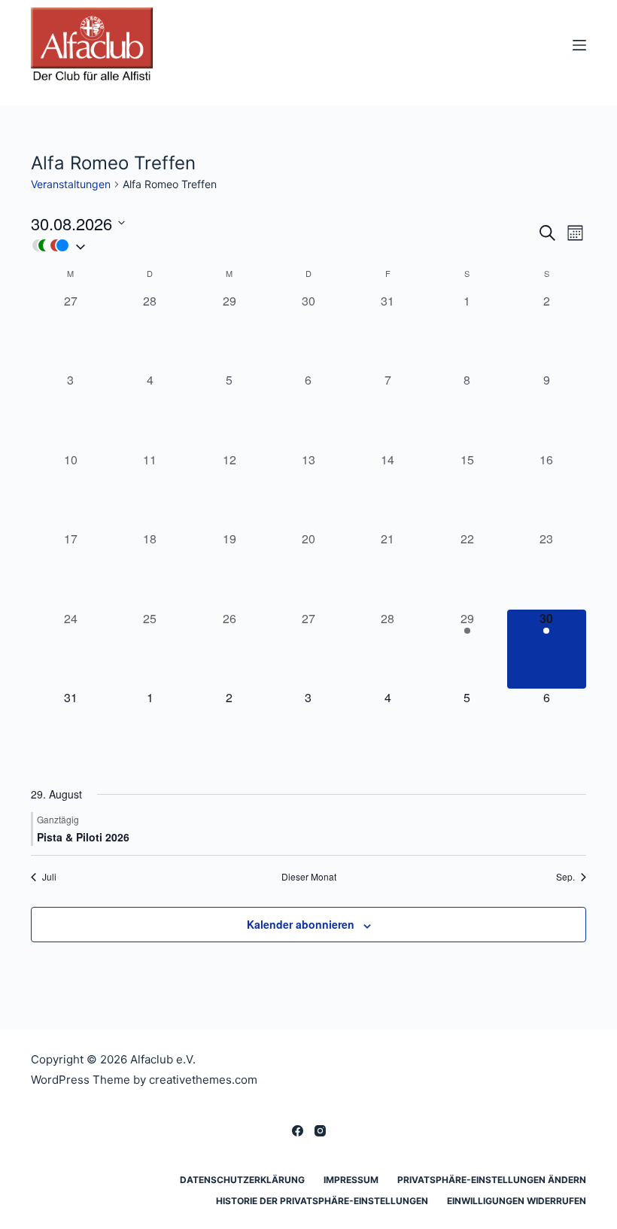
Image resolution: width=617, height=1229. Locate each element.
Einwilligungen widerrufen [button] (516, 1200)
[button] (283, 245)
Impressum (351, 1179)
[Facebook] (297, 1130)
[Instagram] (320, 1130)
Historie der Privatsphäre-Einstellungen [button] (322, 1200)
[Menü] (579, 45)
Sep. (565, 877)
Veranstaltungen (71, 184)
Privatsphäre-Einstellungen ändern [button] (491, 1179)
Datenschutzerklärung (242, 1179)
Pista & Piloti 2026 (83, 836)
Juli (49, 877)
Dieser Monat (308, 877)
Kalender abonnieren (300, 924)
